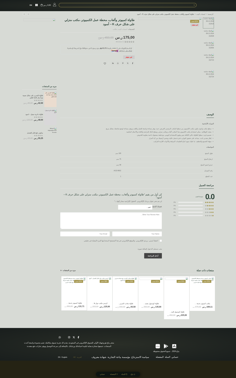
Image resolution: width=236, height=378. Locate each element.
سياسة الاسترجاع (140, 357)
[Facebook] (133, 63)
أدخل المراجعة (153, 256)
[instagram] (69, 337)
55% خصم (207, 281)
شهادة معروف (99, 357)
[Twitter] (128, 63)
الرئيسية (210, 14)
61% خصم (194, 21)
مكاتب (115, 29)
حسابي (102, 374)
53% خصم (130, 281)
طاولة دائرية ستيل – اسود (34, 114)
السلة (123, 374)
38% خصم (104, 281)
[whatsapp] (60, 337)
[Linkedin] (113, 63)
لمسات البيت (200, 14)
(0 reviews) (120, 42)
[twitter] (74, 337)
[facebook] (78, 337)
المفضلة (113, 374)
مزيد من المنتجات (69, 270)
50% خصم (181, 281)
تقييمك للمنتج (157, 206)
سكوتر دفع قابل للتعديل (35, 133)
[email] (64, 337)
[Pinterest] (123, 63)
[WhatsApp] (118, 63)
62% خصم (78, 281)
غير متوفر (195, 25)
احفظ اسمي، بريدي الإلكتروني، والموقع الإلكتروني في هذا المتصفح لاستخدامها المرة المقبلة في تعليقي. (120, 241)
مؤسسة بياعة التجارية (119, 357)
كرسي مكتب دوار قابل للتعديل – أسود (94, 303)
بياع (132, 374)
